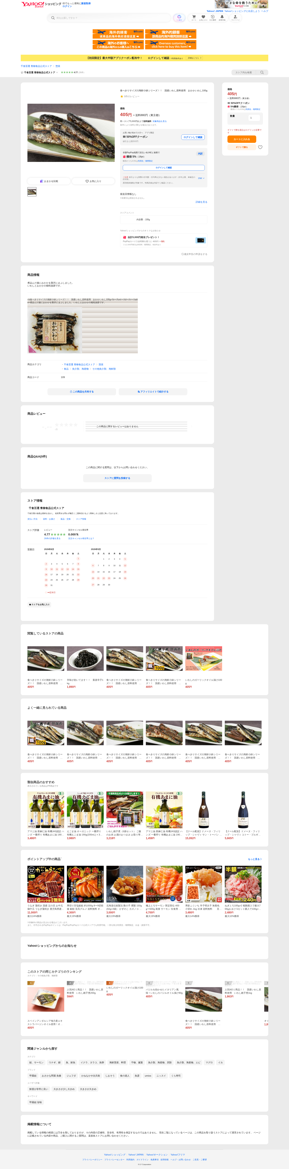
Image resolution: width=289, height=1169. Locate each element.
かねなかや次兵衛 (90, 1075)
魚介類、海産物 (80, 368)
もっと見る (254, 859)
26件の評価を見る (52, 538)
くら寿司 (176, 1075)
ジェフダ (71, 1075)
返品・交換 (66, 519)
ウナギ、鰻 (55, 1062)
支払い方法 (32, 519)
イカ (220, 1062)
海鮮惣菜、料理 (117, 1062)
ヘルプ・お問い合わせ (181, 1159)
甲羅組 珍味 (35, 1102)
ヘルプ (264, 11)
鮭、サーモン (36, 1062)
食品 (66, 368)
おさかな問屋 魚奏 (51, 1075)
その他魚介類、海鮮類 (104, 368)
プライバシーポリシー (92, 1159)
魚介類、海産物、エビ (188, 1062)
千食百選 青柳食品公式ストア (36, 66)
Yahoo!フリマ (178, 1154)
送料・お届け (49, 519)
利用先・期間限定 (145, 161)
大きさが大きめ (88, 1089)
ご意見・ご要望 (200, 1159)
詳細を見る (201, 202)
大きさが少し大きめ (64, 1089)
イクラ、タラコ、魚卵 (92, 1062)
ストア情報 (81, 519)
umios (148, 1075)
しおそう (110, 1075)
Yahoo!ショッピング (114, 1154)
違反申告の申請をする (195, 254)
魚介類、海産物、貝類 (160, 1062)
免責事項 (155, 1159)
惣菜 (58, 66)
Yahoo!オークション (157, 1154)
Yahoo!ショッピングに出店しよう (242, 11)
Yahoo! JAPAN (215, 11)
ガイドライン (142, 1159)
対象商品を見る (160, 121)
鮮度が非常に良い (38, 1089)
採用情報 (165, 1159)
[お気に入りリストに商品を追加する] (260, 147)
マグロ (209, 1062)
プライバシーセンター (114, 1159)
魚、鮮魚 (70, 1062)
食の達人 (124, 1075)
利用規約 (130, 1159)
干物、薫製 (137, 1062)
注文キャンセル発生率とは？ (81, 538)
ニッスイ (161, 1075)
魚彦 (137, 1075)
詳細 (200, 178)
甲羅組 (32, 1075)
